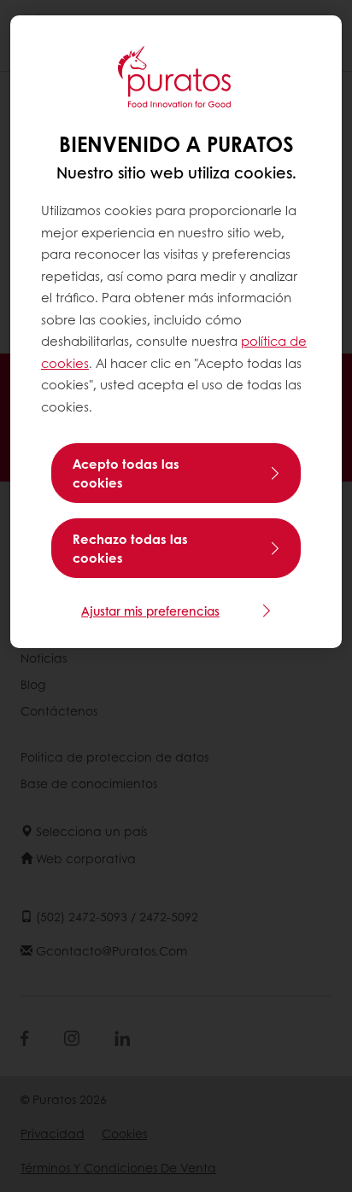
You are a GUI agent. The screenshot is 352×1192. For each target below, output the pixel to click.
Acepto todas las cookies (126, 473)
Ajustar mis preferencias (150, 610)
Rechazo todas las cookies (130, 548)
